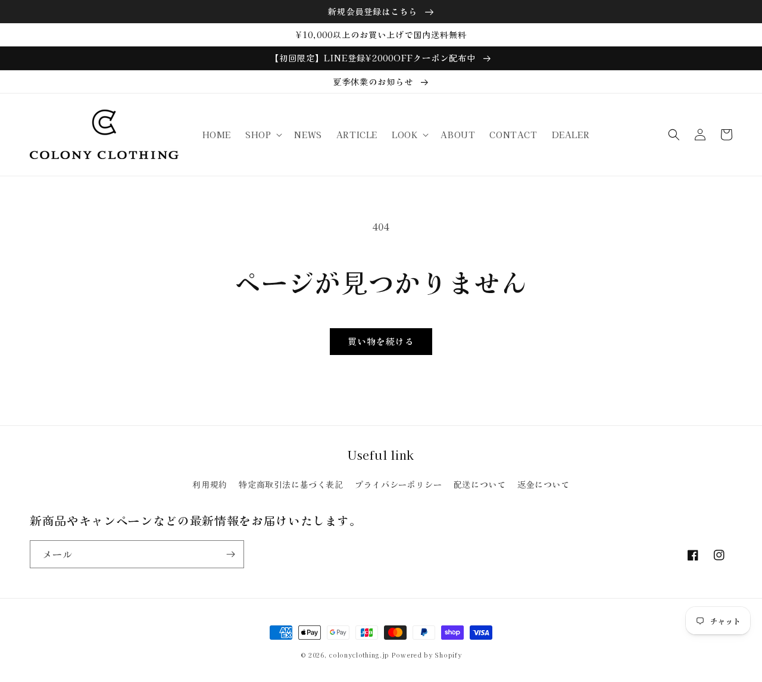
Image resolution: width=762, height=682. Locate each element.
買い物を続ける (381, 341)
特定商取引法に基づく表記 (291, 484)
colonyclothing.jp (359, 654)
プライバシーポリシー (398, 484)
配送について (480, 484)
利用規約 (209, 484)
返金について (543, 484)
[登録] (230, 554)
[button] (262, 134)
